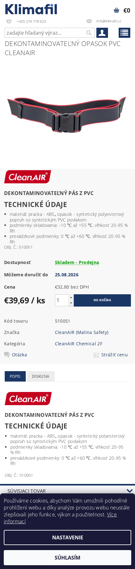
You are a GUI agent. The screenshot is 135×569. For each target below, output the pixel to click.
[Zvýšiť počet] (71, 297)
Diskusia (41, 376)
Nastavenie (67, 537)
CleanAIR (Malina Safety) (82, 332)
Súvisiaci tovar (27, 491)
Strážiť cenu (114, 355)
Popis (15, 376)
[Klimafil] (31, 8)
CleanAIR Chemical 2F (78, 344)
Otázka (19, 355)
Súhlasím (67, 557)
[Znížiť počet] (71, 303)
